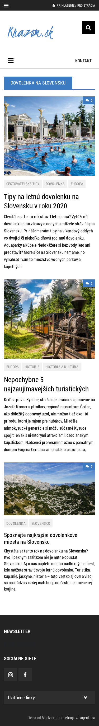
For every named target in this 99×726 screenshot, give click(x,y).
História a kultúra (61, 366)
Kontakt (83, 60)
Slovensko (40, 523)
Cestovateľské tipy (23, 183)
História (32, 366)
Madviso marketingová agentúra (68, 717)
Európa (77, 183)
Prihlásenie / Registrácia (75, 5)
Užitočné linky (21, 697)
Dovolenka (55, 183)
